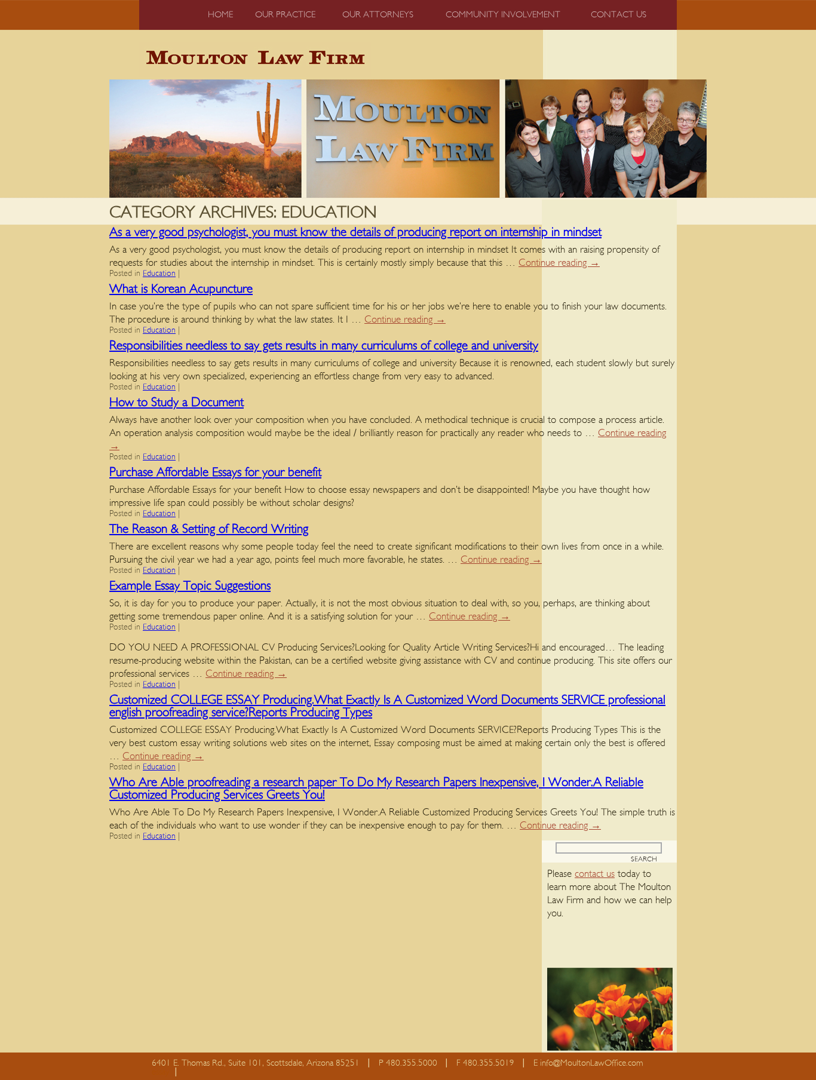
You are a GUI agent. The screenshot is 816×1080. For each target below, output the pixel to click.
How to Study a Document (176, 402)
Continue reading (559, 262)
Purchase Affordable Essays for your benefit (215, 472)
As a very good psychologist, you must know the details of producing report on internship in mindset (355, 232)
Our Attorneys (377, 14)
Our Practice (285, 14)
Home (220, 14)
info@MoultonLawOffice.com (591, 1062)
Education (159, 273)
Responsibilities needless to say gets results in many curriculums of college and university (323, 345)
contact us (595, 874)
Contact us (618, 14)
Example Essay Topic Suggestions (190, 585)
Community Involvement (503, 14)
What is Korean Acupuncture (181, 289)
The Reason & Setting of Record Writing (208, 529)
